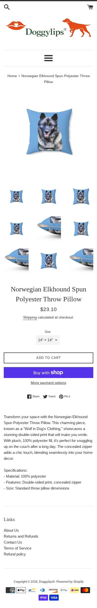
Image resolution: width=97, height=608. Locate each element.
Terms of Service (17, 548)
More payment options (48, 383)
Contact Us (13, 542)
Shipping (30, 317)
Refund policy (15, 554)
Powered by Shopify (70, 581)
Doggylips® (47, 581)
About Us (11, 530)
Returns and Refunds (21, 536)
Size (48, 332)
